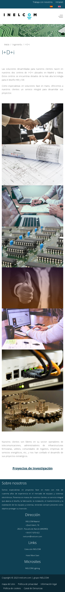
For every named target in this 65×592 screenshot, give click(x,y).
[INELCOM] (20, 16)
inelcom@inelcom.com (32, 536)
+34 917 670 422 (33, 532)
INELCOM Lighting (32, 568)
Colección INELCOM (32, 549)
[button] (32, 123)
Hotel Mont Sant (32, 555)
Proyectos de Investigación (33, 468)
